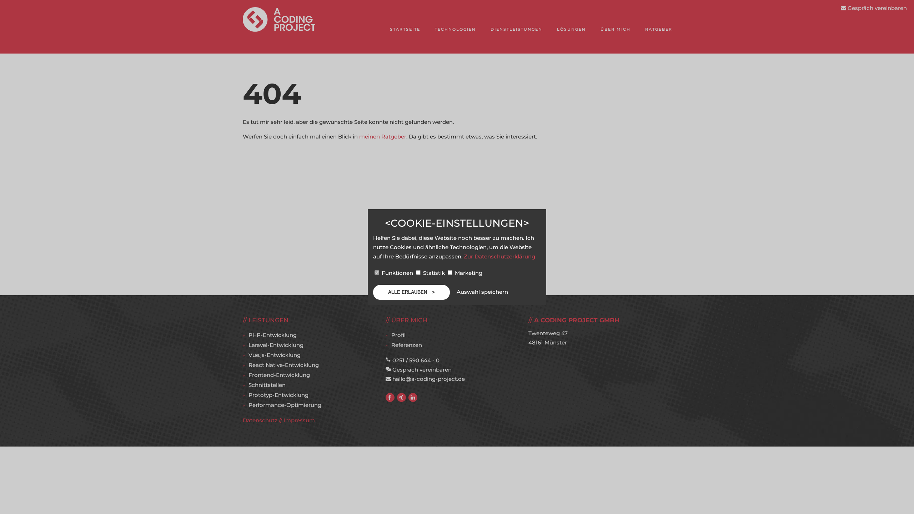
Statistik (434, 272)
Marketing (467, 272)
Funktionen (397, 272)
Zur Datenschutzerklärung (499, 256)
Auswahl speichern (482, 291)
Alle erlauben (408, 292)
